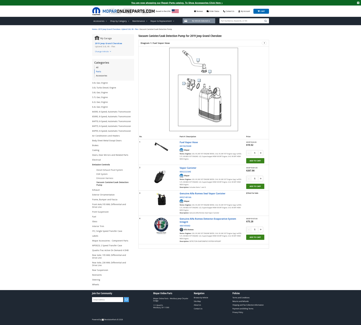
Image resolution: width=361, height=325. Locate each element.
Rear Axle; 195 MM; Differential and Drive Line (109, 256)
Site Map (197, 301)
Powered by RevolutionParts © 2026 (107, 319)
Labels (95, 235)
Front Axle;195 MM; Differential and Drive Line (109, 205)
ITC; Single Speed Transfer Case (107, 231)
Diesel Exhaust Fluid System (109, 170)
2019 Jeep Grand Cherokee (109, 29)
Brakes (95, 145)
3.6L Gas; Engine (100, 92)
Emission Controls (101, 164)
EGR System (102, 174)
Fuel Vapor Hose (189, 142)
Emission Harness (104, 178)
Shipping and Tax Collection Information (248, 305)
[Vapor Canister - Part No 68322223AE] (161, 177)
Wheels (95, 284)
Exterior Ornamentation (103, 194)
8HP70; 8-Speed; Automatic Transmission (111, 121)
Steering (96, 279)
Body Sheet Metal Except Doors (107, 140)
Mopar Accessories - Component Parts (110, 240)
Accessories (101, 75)
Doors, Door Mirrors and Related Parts (110, 155)
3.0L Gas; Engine (100, 82)
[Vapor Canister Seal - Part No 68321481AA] (161, 200)
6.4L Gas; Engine (100, 107)
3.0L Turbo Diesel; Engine (104, 87)
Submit (126, 299)
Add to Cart (255, 161)
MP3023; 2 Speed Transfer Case (107, 245)
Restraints (97, 275)
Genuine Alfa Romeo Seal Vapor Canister (202, 193)
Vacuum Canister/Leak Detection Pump (112, 183)
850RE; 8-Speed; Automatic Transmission (111, 116)
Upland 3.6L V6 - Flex (129, 29)
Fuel (94, 216)
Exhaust (96, 190)
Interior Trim (98, 226)
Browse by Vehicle (201, 297)
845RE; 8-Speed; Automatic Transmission (111, 111)
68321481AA (185, 197)
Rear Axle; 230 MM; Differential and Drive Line (109, 264)
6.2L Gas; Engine (100, 102)
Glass (94, 221)
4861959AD (185, 225)
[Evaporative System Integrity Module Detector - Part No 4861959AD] (161, 225)
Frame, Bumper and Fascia (104, 199)
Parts (98, 71)
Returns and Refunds (240, 301)
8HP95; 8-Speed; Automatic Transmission (111, 131)
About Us (197, 305)
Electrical (96, 159)
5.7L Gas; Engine (100, 97)
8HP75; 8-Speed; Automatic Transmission (111, 126)
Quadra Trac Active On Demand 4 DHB (110, 250)
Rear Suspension (100, 270)
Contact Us (198, 308)
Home (94, 29)
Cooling (95, 150)
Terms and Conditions (241, 297)
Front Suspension (100, 211)
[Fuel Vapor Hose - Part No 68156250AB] (161, 147)
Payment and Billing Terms (242, 308)
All (97, 67)
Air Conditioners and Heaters (106, 135)
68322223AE (185, 171)
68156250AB (185, 146)
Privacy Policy (237, 312)
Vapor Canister (188, 167)
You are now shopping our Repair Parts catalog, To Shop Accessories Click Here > (177, 2)
